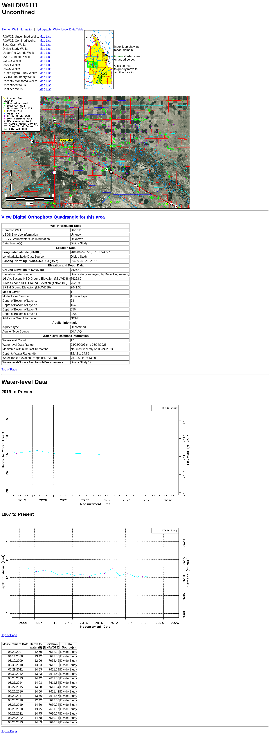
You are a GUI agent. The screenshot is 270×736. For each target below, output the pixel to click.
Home (6, 29)
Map (42, 36)
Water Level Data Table (68, 29)
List (48, 36)
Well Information (22, 29)
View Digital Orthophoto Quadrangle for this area (53, 217)
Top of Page (9, 369)
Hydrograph (43, 29)
